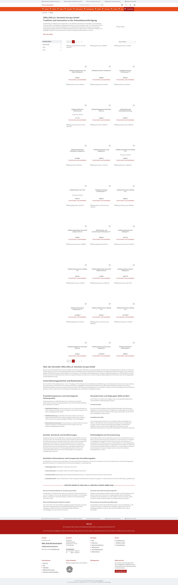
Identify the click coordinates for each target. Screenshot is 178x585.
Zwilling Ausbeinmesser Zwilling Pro (101, 308)
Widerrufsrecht (96, 551)
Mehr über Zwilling (48, 34)
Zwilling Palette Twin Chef (77, 190)
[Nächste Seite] (79, 41)
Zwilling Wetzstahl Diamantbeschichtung (125, 110)
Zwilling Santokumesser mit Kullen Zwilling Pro (77, 71)
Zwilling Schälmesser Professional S (125, 347)
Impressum (95, 543)
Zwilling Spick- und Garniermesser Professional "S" (101, 231)
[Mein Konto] (130, 4)
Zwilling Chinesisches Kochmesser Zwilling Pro (77, 150)
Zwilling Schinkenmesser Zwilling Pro (125, 231)
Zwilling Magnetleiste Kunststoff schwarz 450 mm (101, 269)
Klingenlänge (46, 44)
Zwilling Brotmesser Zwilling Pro (101, 70)
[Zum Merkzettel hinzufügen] (85, 66)
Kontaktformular (55, 549)
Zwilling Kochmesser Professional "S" (101, 190)
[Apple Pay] (95, 563)
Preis (44, 50)
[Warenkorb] (134, 4)
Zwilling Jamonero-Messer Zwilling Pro (125, 269)
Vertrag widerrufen (121, 571)
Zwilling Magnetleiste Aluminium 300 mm (101, 110)
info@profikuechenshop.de (50, 546)
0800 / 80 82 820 (78, 1)
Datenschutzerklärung (97, 545)
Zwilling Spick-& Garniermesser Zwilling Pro (101, 347)
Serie (44, 47)
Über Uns (45, 563)
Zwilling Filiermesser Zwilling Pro (125, 190)
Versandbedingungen (97, 549)
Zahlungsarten (95, 547)
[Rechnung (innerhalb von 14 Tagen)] (90, 563)
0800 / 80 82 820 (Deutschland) (52, 543)
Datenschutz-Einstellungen (104, 582)
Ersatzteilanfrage (120, 545)
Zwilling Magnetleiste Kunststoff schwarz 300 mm (77, 231)
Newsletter (46, 567)
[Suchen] (102, 5)
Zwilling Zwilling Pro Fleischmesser (77, 110)
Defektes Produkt (120, 543)
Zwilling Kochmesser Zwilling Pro (125, 308)
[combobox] (85, 5)
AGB (93, 540)
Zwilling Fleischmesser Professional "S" (77, 308)
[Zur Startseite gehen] (48, 5)
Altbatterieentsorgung (49, 570)
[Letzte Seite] (81, 41)
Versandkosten (99, 580)
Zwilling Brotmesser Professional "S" (125, 71)
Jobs (44, 565)
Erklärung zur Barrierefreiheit (50, 572)
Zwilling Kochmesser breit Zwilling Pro (101, 150)
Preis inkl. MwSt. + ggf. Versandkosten (77, 79)
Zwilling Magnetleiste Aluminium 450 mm (77, 347)
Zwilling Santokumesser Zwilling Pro (125, 150)
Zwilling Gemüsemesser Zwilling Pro (77, 269)
